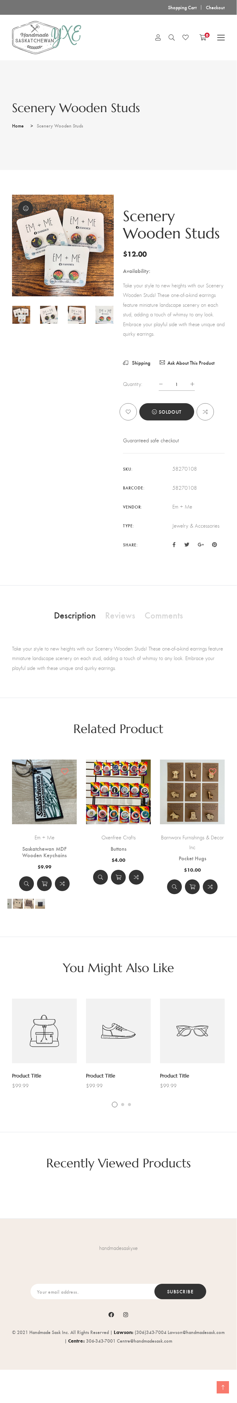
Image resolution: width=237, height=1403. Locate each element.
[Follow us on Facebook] (174, 544)
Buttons (118, 848)
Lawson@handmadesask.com (196, 1332)
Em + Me (45, 837)
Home (18, 125)
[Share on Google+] (200, 544)
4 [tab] (74, 281)
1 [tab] (52, 281)
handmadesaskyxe (118, 1248)
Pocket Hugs (192, 858)
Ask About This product (191, 362)
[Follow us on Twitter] (186, 544)
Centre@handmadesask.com (144, 1340)
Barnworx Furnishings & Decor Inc (192, 842)
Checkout (215, 7)
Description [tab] (75, 614)
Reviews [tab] (120, 614)
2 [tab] (60, 281)
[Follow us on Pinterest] (214, 544)
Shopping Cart (182, 7)
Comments (164, 614)
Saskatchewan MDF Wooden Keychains (44, 851)
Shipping (140, 362)
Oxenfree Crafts (118, 837)
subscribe (180, 1291)
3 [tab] (67, 281)
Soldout (170, 411)
